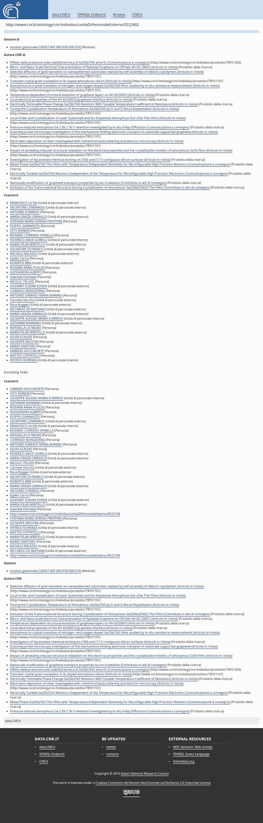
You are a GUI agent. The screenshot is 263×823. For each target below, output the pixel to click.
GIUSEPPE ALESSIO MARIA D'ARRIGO (36, 318)
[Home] (24, 9)
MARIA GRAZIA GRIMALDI (28, 217)
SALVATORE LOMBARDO (27, 207)
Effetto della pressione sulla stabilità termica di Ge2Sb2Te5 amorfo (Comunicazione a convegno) (80, 62)
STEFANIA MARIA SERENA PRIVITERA (36, 221)
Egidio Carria (19, 258)
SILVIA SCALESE (21, 337)
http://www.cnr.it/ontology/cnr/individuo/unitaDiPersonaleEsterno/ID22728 (65, 514)
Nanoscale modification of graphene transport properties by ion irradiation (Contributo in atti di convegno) (88, 183)
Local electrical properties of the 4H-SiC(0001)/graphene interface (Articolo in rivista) (71, 99)
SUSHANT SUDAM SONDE (28, 286)
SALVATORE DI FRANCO (27, 249)
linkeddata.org (183, 761)
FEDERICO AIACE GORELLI (28, 240)
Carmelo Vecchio (22, 300)
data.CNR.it (61, 14)
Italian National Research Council (145, 773)
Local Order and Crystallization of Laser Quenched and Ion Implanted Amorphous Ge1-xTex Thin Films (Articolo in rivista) (98, 118)
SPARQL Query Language (191, 754)
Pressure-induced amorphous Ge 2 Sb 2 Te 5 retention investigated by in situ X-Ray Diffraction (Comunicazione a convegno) (99, 127)
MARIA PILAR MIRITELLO (27, 244)
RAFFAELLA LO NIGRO (25, 328)
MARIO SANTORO (23, 346)
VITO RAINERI (20, 230)
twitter (111, 747)
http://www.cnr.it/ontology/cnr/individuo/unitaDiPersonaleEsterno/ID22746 (65, 555)
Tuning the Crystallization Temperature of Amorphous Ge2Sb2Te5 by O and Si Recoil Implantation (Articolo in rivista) (94, 109)
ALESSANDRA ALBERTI (26, 272)
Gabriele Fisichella (23, 277)
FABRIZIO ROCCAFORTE (27, 351)
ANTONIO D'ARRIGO (24, 212)
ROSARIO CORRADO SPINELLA (32, 235)
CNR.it (137, 14)
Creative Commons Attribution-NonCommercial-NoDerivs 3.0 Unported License (153, 783)
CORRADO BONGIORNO (27, 291)
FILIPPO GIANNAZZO (25, 226)
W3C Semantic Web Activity (192, 747)
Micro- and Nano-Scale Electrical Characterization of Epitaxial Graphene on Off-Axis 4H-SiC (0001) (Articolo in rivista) (94, 67)
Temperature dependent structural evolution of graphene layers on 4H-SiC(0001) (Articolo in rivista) (82, 95)
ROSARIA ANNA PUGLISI (27, 267)
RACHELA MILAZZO (23, 254)
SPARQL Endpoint (91, 14)
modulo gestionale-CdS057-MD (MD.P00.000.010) (45, 47)
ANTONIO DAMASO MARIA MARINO (36, 295)
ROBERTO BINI (20, 263)
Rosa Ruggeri (19, 304)
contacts (112, 754)
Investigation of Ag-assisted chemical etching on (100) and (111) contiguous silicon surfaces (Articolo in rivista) (90, 160)
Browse (119, 14)
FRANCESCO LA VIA (23, 203)
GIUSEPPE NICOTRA (24, 341)
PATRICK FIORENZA (23, 360)
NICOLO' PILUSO (22, 281)
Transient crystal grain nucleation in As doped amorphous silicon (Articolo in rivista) (71, 81)
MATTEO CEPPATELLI (25, 355)
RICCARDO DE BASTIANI (27, 309)
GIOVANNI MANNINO (25, 323)
